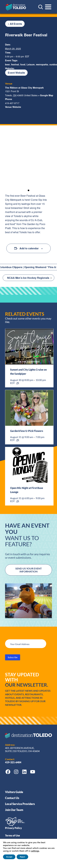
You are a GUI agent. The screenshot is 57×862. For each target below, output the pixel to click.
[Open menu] (48, 7)
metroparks (42, 64)
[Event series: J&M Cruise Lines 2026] (17, 383)
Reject (22, 857)
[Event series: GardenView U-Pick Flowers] (17, 440)
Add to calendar (29, 248)
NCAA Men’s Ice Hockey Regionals (28, 278)
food (22, 64)
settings (35, 851)
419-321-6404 (13, 762)
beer (7, 64)
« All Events (15, 24)
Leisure (31, 64)
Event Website (16, 72)
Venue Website (13, 106)
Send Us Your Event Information (28, 570)
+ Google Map (45, 95)
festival (15, 64)
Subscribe (12, 657)
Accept (9, 857)
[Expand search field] (40, 7)
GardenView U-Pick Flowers (26, 430)
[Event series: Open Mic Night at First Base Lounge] (17, 501)
